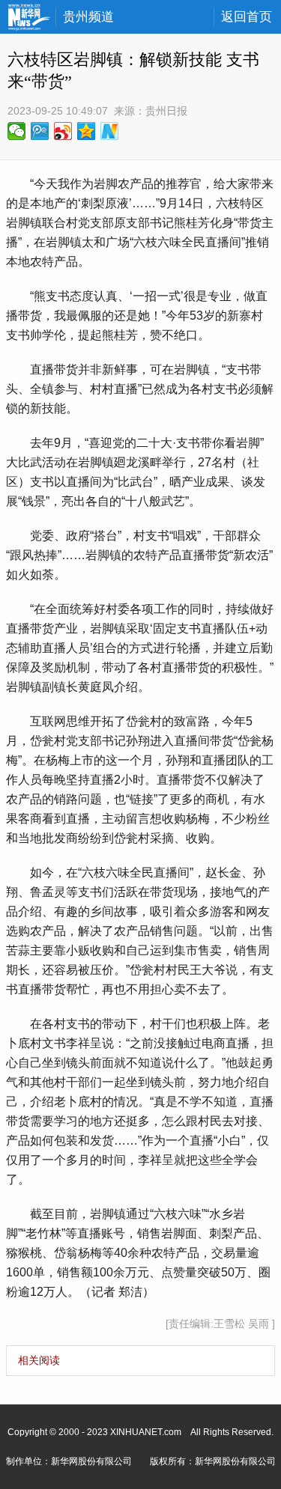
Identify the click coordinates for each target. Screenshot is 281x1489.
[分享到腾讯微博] (40, 131)
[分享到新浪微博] (63, 131)
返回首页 (246, 17)
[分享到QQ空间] (86, 131)
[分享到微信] (16, 131)
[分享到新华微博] (109, 131)
